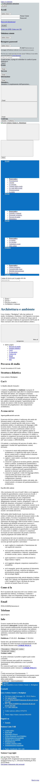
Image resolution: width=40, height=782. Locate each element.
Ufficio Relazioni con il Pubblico (15, 736)
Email (11, 356)
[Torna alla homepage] (20, 123)
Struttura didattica (14, 348)
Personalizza (5, 649)
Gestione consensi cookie (13, 743)
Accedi (4, 5)
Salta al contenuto (6, 2)
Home (7, 298)
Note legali (8, 732)
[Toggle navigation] (17, 148)
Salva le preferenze (16, 681)
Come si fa (12, 354)
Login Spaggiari (16, 55)
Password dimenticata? (8, 22)
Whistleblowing (10, 742)
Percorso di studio (15, 346)
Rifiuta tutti (17, 649)
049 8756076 (12, 698)
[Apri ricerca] (23, 132)
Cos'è (11, 350)
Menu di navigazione (27, 340)
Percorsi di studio (10, 302)
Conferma (11, 121)
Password (23, 18)
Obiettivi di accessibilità (12, 740)
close (3, 157)
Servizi (7, 300)
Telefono (12, 358)
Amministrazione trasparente (14, 745)
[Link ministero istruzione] (10, 3)
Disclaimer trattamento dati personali (12, 764)
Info (10, 359)
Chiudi (3, 69)
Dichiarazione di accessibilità (14, 738)
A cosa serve (13, 352)
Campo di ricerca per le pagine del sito (13, 278)
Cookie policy (9, 730)
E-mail (22, 48)
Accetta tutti (8, 651)
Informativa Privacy (11, 734)
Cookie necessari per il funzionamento (13, 673)
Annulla (4, 121)
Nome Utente (24, 16)
